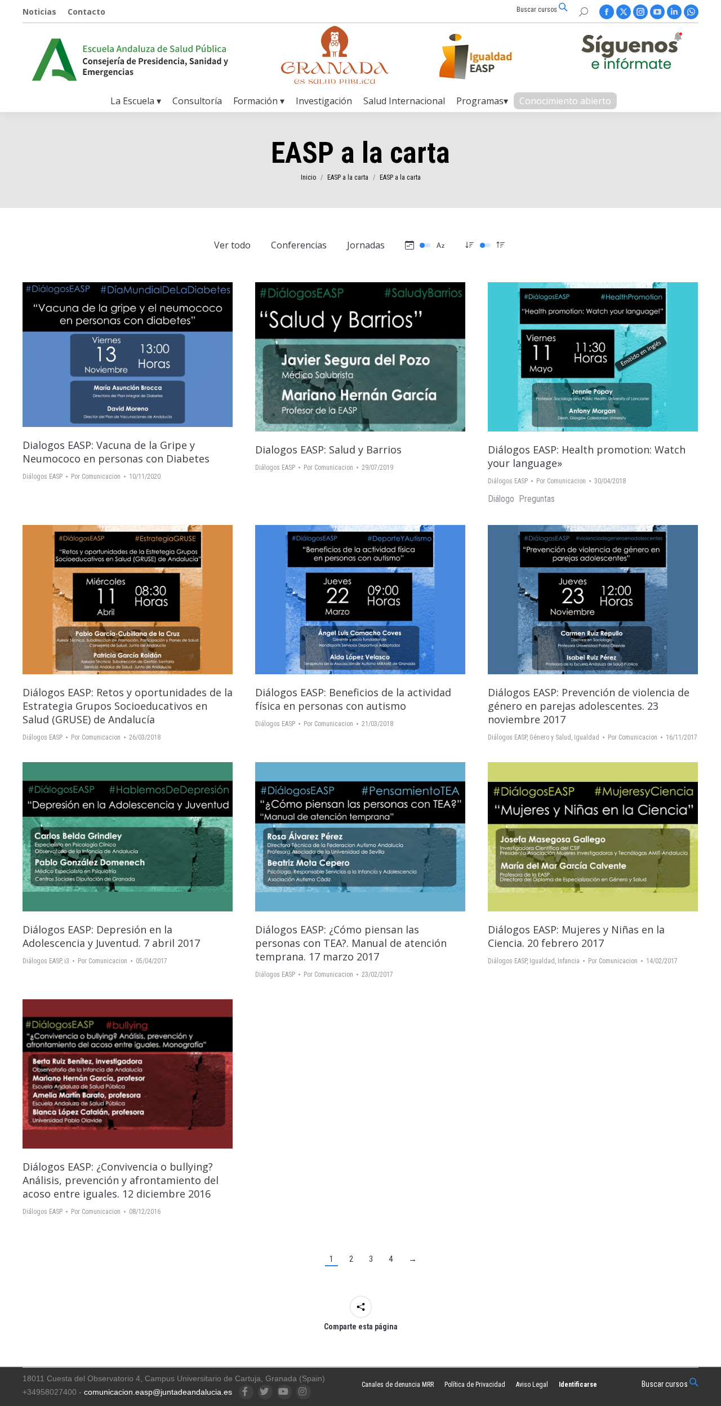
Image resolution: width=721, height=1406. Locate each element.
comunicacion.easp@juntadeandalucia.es (158, 1391)
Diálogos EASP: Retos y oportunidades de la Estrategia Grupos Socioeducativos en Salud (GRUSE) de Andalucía (128, 706)
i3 (66, 961)
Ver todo (232, 245)
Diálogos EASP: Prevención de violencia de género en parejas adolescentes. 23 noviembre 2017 (588, 706)
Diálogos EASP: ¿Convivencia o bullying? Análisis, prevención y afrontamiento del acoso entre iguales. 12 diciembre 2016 (121, 1180)
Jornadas (366, 245)
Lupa (127, 354)
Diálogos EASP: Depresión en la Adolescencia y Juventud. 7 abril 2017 (111, 936)
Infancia (569, 961)
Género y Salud (550, 737)
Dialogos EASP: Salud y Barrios (328, 449)
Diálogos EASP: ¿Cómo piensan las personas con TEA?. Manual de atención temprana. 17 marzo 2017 (351, 943)
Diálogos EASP (43, 476)
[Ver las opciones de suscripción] (631, 52)
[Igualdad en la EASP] (493, 56)
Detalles (158, 354)
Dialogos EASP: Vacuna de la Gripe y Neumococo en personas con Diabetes (116, 451)
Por (96, 476)
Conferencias (299, 245)
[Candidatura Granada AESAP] (335, 81)
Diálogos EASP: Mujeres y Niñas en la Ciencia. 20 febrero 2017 (576, 936)
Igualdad (586, 737)
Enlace (97, 354)
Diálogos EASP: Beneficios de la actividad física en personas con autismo (353, 699)
